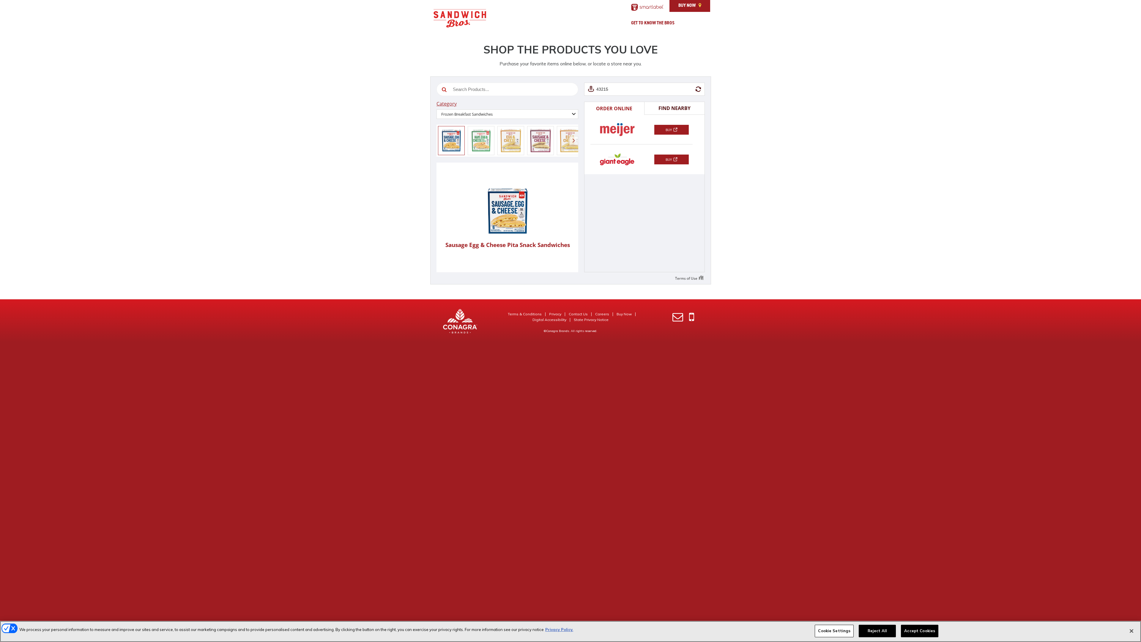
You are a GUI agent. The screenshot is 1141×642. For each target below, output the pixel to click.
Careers (602, 314)
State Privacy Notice (591, 319)
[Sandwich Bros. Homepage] (460, 20)
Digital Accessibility (549, 319)
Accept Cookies (919, 630)
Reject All (877, 630)
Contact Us (578, 314)
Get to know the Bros (652, 23)
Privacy (555, 314)
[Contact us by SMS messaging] (691, 317)
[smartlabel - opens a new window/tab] (647, 7)
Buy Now (687, 5)
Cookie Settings (834, 630)
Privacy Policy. (559, 629)
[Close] (1131, 631)
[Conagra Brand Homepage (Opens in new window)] (460, 321)
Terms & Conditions (525, 314)
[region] (570, 631)
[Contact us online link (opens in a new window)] (677, 317)
